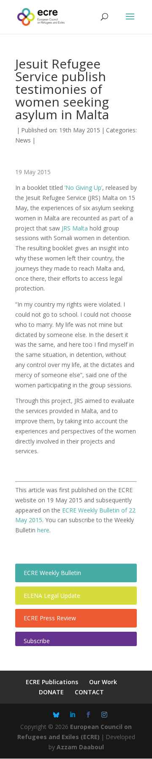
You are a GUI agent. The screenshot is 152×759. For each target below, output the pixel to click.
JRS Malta (75, 228)
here (43, 530)
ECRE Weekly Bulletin (52, 573)
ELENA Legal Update (52, 596)
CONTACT (89, 692)
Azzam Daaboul (80, 747)
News (23, 140)
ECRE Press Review (50, 618)
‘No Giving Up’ (83, 188)
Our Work (103, 682)
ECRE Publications (52, 682)
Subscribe (37, 641)
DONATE (51, 692)
